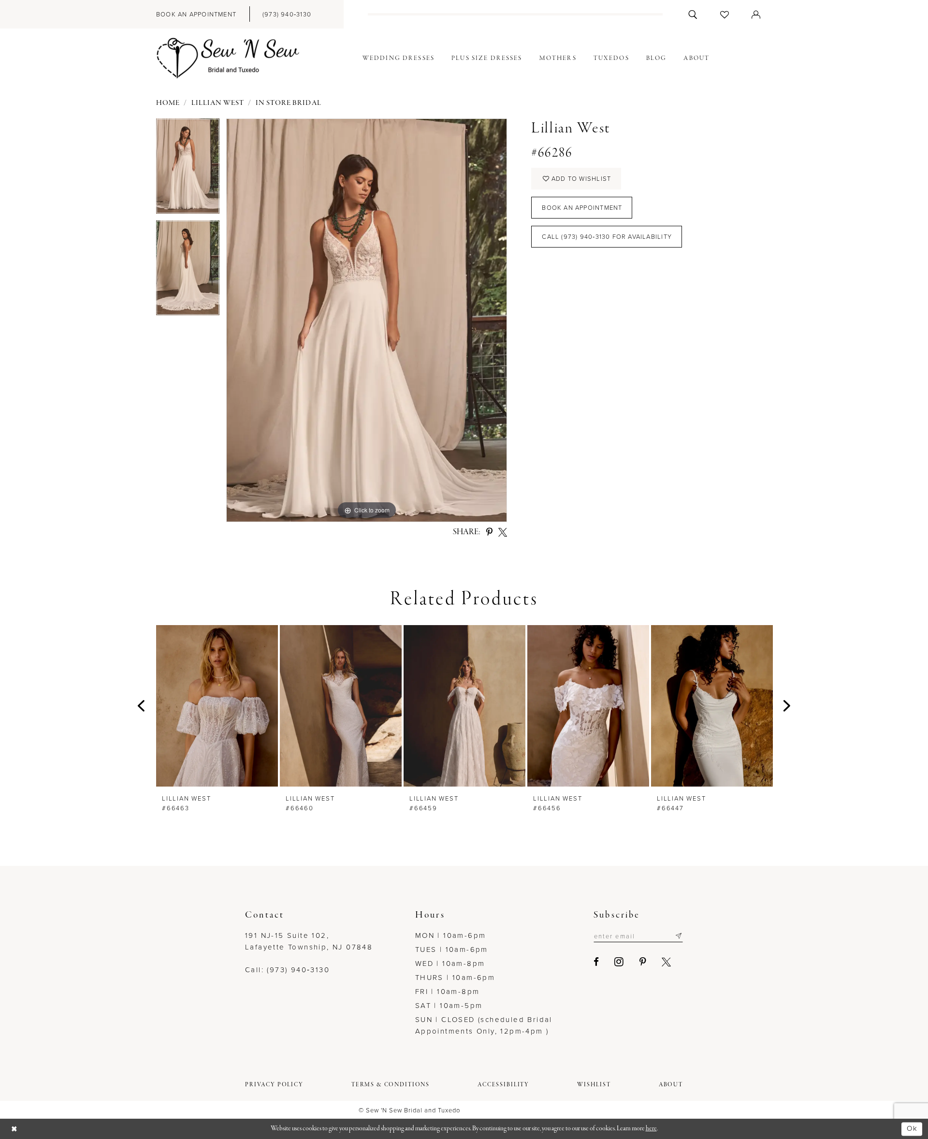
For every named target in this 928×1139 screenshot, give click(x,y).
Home (168, 103)
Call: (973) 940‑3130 (287, 969)
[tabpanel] (187, 169)
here (651, 1128)
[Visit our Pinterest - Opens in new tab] (643, 961)
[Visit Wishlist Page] (724, 14)
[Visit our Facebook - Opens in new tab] (597, 961)
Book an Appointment (582, 207)
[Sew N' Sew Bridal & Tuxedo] (228, 58)
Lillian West (218, 103)
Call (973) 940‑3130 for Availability (607, 236)
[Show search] (693, 14)
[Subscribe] (678, 936)
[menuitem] (196, 14)
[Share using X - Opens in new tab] (502, 532)
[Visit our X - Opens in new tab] (667, 961)
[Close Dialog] (14, 1129)
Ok (912, 1128)
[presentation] (217, 705)
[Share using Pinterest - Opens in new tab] (489, 532)
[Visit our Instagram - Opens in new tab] (619, 961)
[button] (756, 14)
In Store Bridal (288, 103)
